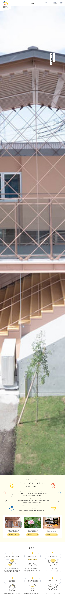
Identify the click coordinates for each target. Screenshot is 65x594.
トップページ (24, 3)
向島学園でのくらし (12, 534)
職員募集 (55, 3)
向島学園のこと (30, 534)
